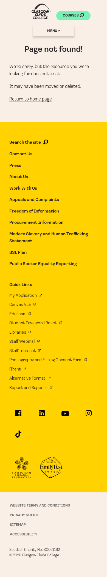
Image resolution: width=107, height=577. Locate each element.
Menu (52, 31)
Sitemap (18, 525)
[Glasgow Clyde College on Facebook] (18, 415)
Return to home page (30, 99)
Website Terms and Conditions (40, 505)
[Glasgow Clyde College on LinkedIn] (42, 415)
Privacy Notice (24, 515)
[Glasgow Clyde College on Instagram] (89, 415)
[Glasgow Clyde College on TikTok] (18, 436)
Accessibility (23, 534)
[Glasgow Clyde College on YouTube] (65, 416)
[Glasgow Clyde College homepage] (41, 11)
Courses (71, 15)
